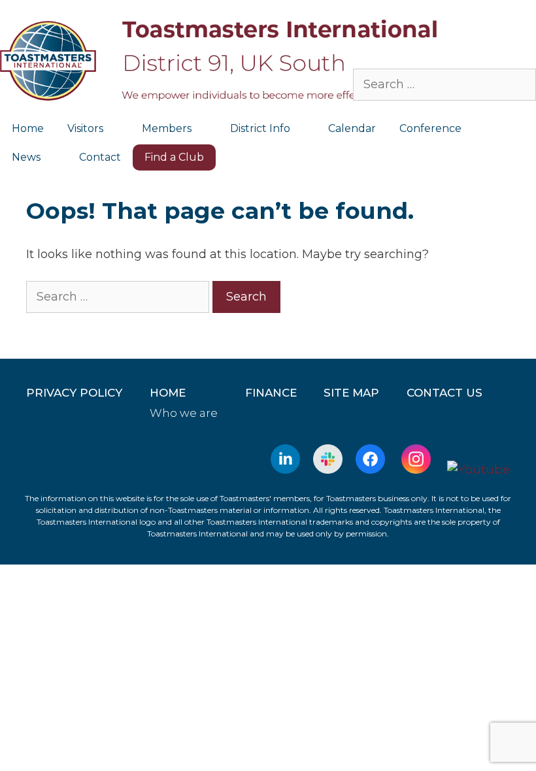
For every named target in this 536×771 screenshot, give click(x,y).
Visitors (85, 128)
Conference (430, 128)
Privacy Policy (74, 392)
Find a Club (174, 157)
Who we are (184, 412)
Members (167, 128)
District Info (260, 128)
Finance (271, 392)
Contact (100, 157)
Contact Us (444, 392)
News (26, 157)
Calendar (352, 128)
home (168, 392)
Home (28, 128)
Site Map (351, 392)
